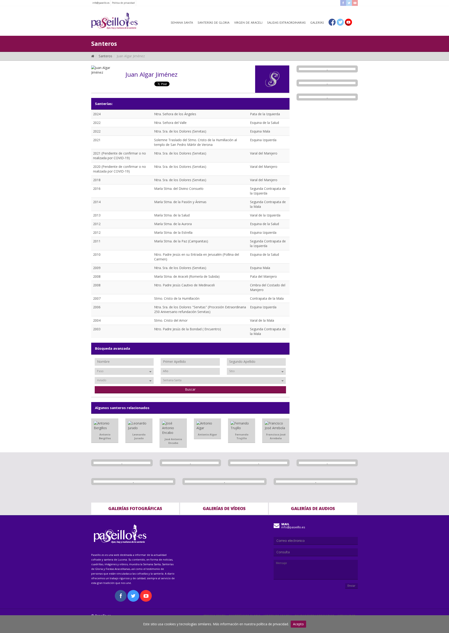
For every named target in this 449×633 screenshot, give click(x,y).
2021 (97, 140)
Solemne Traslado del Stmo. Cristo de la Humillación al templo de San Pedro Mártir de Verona (195, 142)
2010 (97, 254)
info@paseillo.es (100, 2)
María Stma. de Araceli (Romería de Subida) (187, 276)
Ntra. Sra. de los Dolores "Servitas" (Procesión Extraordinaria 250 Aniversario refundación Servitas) (200, 309)
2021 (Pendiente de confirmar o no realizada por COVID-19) (119, 155)
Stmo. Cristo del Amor (171, 320)
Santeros (105, 56)
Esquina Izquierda (263, 140)
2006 (97, 307)
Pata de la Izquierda (265, 114)
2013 (97, 215)
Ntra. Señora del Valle (170, 122)
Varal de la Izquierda (265, 215)
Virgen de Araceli (248, 23)
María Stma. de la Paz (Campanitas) (181, 241)
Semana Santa (182, 23)
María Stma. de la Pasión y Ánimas (180, 202)
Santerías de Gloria (213, 23)
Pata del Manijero (263, 276)
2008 (97, 276)
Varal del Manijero (263, 153)
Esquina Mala (260, 131)
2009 (97, 268)
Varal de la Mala (262, 320)
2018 (97, 180)
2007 (97, 298)
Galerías (317, 23)
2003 (97, 329)
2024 (97, 114)
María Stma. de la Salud (172, 215)
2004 (97, 320)
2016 (97, 188)
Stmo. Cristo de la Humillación (176, 298)
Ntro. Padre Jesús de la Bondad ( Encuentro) (187, 329)
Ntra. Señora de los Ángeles (175, 114)
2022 (97, 122)
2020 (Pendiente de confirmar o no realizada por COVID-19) (119, 168)
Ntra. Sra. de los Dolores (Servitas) (180, 131)
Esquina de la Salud (264, 122)
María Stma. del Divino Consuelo (178, 188)
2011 (97, 241)
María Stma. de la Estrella (173, 232)
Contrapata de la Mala (267, 298)
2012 (97, 224)
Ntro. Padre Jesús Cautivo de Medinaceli (184, 285)
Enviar (351, 586)
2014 (97, 202)
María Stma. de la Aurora (173, 224)
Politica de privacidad (123, 2)
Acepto (298, 624)
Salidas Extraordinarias (286, 23)
